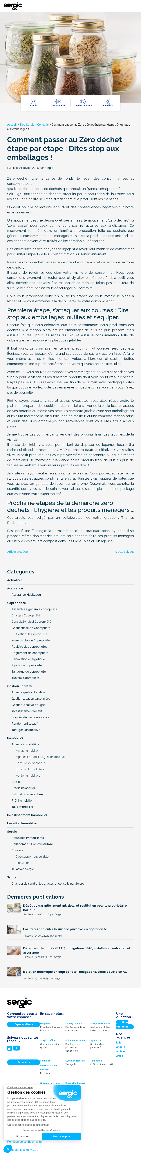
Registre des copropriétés (29, 646)
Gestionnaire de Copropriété (31, 628)
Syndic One (96, 1040)
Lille (118, 1042)
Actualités (15, 580)
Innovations (23, 863)
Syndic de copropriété (27, 665)
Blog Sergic (26, 124)
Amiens (120, 1051)
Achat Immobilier (27, 750)
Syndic (12, 877)
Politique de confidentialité (24, 1141)
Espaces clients (24, 1024)
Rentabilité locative (75, 1083)
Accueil (12, 124)
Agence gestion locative (28, 692)
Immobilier (15, 738)
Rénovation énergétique (28, 659)
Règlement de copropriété (30, 653)
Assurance (15, 588)
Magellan (45, 1023)
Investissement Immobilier (27, 815)
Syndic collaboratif (75, 1060)
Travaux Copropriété (26, 678)
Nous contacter (122, 1024)
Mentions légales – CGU (22, 1150)
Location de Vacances (30, 763)
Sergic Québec (48, 1040)
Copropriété (16, 603)
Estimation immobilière (27, 794)
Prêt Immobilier (22, 800)
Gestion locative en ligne (29, 705)
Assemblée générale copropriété (34, 609)
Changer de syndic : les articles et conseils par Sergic (48, 883)
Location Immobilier (22, 823)
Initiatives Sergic (23, 869)
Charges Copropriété (26, 615)
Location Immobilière (30, 769)
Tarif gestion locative (26, 730)
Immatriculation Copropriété (31, 640)
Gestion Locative (20, 686)
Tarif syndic (96, 1060)
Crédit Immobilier (23, 788)
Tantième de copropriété (29, 671)
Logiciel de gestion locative (31, 717)
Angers (120, 1047)
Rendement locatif (25, 723)
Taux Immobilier (22, 807)
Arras (119, 1055)
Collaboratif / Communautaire (32, 844)
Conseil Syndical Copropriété (31, 621)
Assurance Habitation (26, 594)
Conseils (43, 124)
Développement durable (32, 856)
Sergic (12, 831)
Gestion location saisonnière (31, 698)
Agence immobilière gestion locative (40, 757)
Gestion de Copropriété (31, 634)
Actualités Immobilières (28, 838)
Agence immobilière (25, 744)
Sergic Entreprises (100, 1023)
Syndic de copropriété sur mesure (48, 1065)
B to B (16, 782)
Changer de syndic (50, 1083)
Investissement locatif (27, 711)
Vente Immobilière (28, 775)
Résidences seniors (76, 1040)
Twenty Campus (73, 1023)
